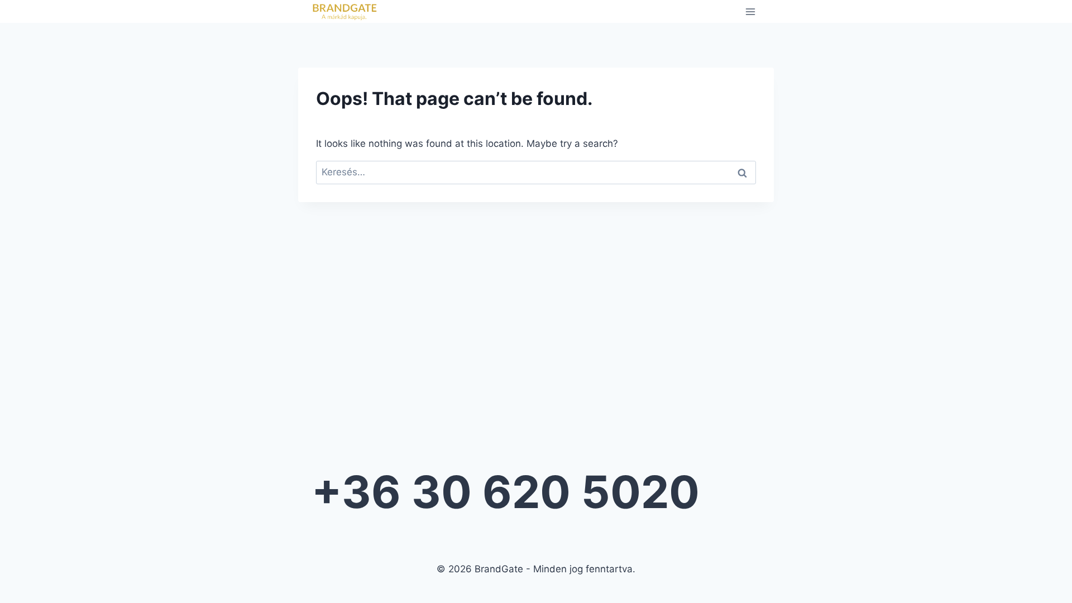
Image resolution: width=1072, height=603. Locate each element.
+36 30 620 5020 (506, 492)
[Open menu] (750, 11)
